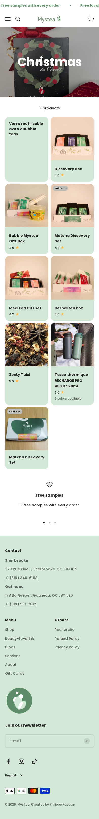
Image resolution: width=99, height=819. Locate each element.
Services (12, 655)
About (10, 664)
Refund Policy (67, 638)
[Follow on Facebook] (8, 761)
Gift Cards (14, 673)
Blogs (10, 647)
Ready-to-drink (19, 638)
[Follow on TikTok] (34, 761)
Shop (9, 629)
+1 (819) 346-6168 (21, 577)
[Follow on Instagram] (21, 761)
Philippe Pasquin (62, 804)
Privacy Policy (67, 647)
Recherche (64, 629)
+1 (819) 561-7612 (20, 604)
